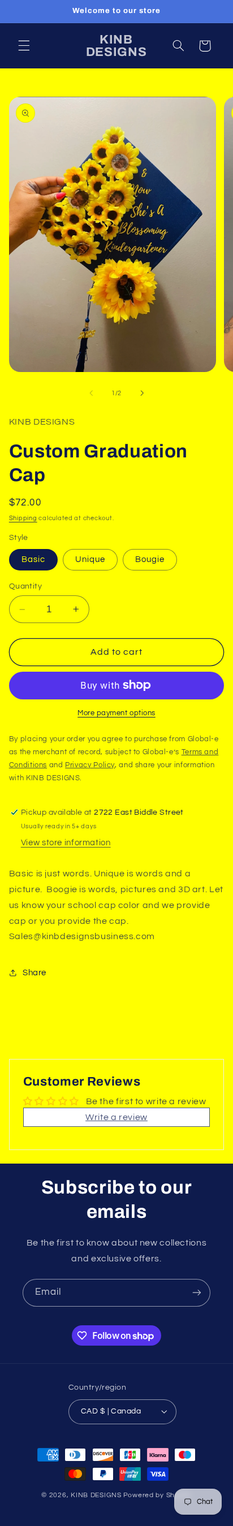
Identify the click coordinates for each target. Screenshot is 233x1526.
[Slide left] (91, 393)
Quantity (25, 586)
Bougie (150, 559)
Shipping (23, 518)
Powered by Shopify (157, 1495)
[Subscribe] (197, 1293)
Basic (33, 559)
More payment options (116, 713)
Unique (90, 559)
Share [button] (34, 973)
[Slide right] (142, 393)
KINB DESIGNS (96, 1495)
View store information (66, 842)
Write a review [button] (116, 1117)
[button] (24, 46)
